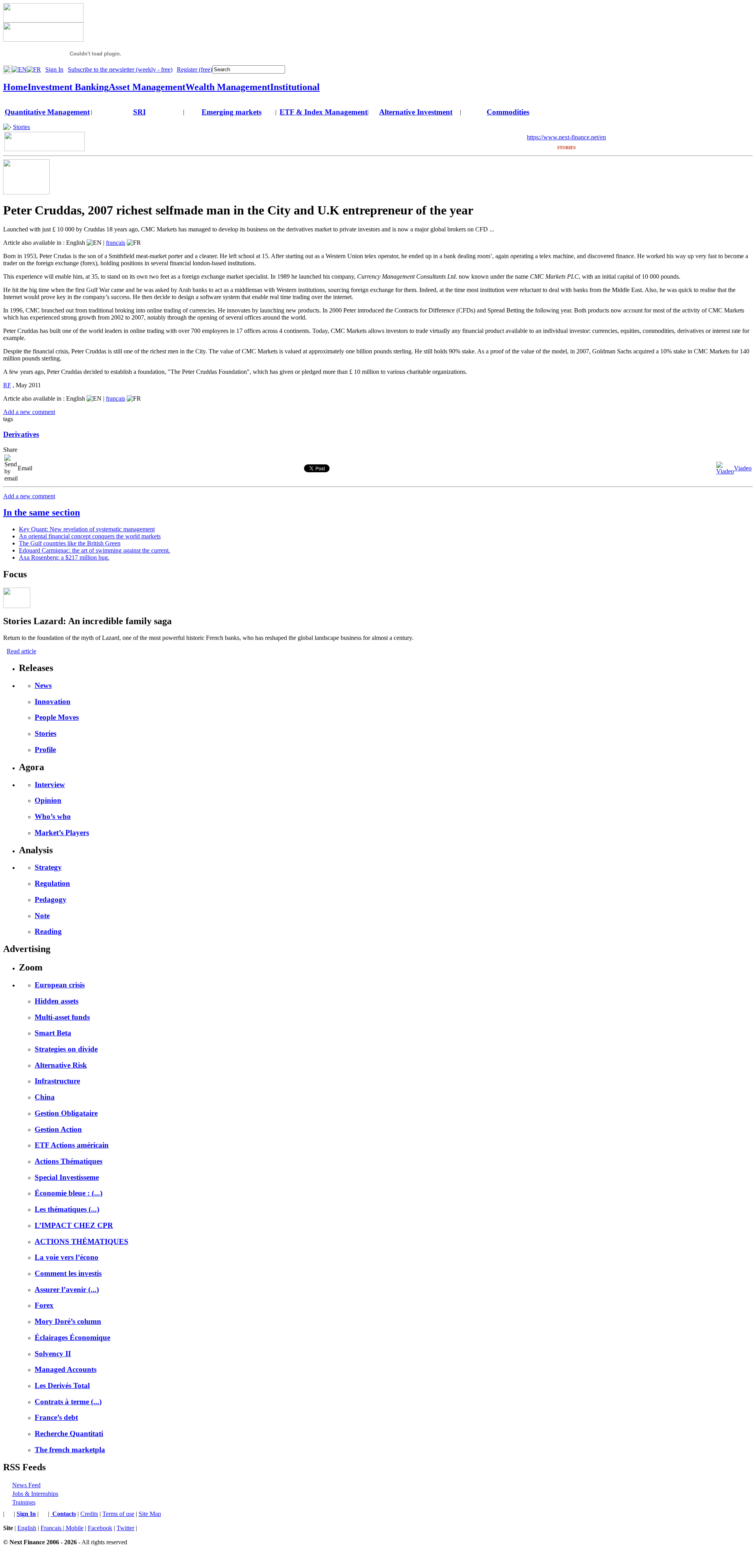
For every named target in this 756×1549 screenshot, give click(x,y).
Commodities (508, 112)
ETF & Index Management (323, 112)
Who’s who (53, 816)
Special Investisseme (67, 1177)
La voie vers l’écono (66, 1257)
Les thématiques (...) (67, 1209)
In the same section (41, 512)
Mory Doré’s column (68, 1321)
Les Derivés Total (62, 1385)
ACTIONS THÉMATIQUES (81, 1241)
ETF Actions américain (72, 1145)
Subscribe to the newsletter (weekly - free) (120, 69)
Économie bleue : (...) (68, 1193)
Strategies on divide (66, 1049)
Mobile (74, 1528)
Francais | (53, 1528)
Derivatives (21, 434)
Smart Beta (53, 1033)
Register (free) (194, 69)
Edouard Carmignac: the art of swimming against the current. (94, 550)
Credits (89, 1513)
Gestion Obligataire (66, 1113)
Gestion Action (58, 1129)
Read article (21, 651)
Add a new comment (29, 412)
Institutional (295, 87)
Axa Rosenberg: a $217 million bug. (64, 557)
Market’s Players (62, 832)
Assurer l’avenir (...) (67, 1289)
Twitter (125, 1528)
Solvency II (53, 1353)
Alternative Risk (61, 1065)
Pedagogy (51, 899)
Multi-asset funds (62, 1017)
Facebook (100, 1528)
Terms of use (118, 1513)
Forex (44, 1305)
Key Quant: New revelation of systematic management (87, 529)
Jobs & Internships (35, 1493)
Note (42, 915)
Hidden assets (56, 1001)
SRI (139, 112)
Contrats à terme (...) (68, 1401)
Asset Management (147, 87)
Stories (21, 127)
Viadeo (743, 468)
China (45, 1097)
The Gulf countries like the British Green (69, 543)
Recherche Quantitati (69, 1433)
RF (7, 385)
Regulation (52, 883)
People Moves (57, 717)
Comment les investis (68, 1273)
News (43, 685)
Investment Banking (68, 87)
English (26, 1528)
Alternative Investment (415, 112)
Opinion (48, 800)
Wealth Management (227, 87)
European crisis (60, 985)
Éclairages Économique (72, 1337)
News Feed (26, 1485)
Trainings (23, 1502)
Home (15, 87)
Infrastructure (57, 1081)
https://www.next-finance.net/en (566, 137)
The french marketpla (70, 1449)
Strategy (48, 867)
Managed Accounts (65, 1369)
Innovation (52, 701)
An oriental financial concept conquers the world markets (90, 536)
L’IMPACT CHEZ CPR (74, 1225)
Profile (45, 749)
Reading (48, 931)
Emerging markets (231, 112)
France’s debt (56, 1417)
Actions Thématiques (68, 1161)
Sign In (54, 69)
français (115, 242)
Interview (50, 784)
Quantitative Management (47, 112)
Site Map (150, 1513)
